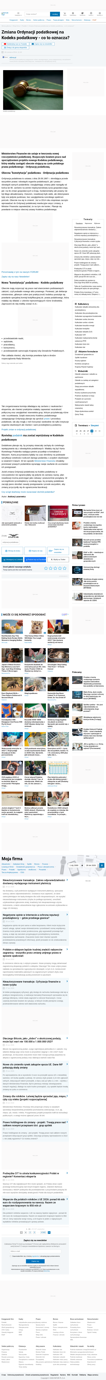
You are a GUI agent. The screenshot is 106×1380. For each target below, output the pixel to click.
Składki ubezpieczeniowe (78, 1354)
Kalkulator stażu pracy (60, 1359)
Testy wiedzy (23, 1367)
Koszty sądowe (80, 361)
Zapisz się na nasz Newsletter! (16, 277)
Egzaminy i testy (24, 1357)
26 (84, 431)
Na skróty (90, 1346)
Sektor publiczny (38, 20)
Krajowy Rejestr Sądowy (84, 367)
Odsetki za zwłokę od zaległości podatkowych (86, 381)
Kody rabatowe (92, 1354)
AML (71, 1340)
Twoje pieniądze (58, 20)
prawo (47, 419)
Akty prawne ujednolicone (44, 1362)
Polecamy (77, 672)
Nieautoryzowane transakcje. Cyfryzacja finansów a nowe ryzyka (87, 240)
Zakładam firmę (18, 864)
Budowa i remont (92, 1330)
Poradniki (42, 870)
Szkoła (21, 1352)
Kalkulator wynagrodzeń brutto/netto (88, 316)
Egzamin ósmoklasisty (26, 1364)
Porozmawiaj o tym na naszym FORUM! (20, 272)
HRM (20, 1335)
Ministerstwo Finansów (44, 461)
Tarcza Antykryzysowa (10, 872)
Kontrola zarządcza (82, 364)
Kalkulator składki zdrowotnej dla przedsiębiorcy (87, 308)
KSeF (94, 20)
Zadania (4, 1354)
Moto (67, 20)
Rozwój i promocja (8, 1357)
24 (77, 431)
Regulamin (55, 1375)
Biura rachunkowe (77, 1319)
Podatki (24, 26)
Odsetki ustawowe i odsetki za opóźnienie (86, 375)
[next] (49, 1232)
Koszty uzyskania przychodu (85, 393)
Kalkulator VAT (80, 335)
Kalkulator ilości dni (82, 344)
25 (80, 431)
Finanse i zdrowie (58, 1335)
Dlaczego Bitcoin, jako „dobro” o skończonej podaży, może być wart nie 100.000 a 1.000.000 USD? (87, 246)
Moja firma (16, 26)
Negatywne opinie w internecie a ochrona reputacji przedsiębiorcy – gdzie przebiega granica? (87, 234)
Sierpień (95, 425)
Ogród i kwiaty (92, 1332)
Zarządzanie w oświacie (26, 1359)
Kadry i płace (6, 1359)
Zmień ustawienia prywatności (37, 1375)
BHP (20, 1332)
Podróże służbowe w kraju (84, 396)
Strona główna (6, 26)
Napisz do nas (37, 551)
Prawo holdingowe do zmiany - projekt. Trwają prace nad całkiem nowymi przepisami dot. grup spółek (87, 264)
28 (92, 431)
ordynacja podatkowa (10, 542)
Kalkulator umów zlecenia (84, 319)
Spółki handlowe (81, 357)
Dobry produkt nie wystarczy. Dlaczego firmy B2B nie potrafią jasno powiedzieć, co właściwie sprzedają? (86, 282)
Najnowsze (88, 223)
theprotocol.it (91, 1362)
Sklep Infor (39, 1335)
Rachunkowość (6, 1325)
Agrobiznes (21, 870)
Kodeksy (38, 1364)
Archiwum (90, 1352)
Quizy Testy (79, 414)
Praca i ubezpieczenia (46, 867)
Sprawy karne (40, 1325)
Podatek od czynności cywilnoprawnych (83, 400)
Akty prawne (40, 1346)
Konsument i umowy (42, 1327)
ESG (22, 872)
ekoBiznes (32, 870)
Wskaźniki (83, 371)
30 (99, 431)
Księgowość (14, 20)
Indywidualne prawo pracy (27, 1322)
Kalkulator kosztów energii (84, 325)
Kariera (63, 1375)
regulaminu (35, 1256)
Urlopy (21, 1330)
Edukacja (87, 20)
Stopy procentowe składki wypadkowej (84, 388)
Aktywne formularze (88, 351)
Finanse (45, 864)
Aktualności (6, 864)
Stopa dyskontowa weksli (84, 411)
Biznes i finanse (58, 1322)
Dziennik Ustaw (41, 1349)
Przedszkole (23, 1349)
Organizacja (5, 1349)
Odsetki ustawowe (76, 1359)
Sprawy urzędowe (42, 1330)
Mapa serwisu (93, 1375)
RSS (68, 1375)
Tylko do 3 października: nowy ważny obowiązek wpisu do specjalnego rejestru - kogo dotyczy (88, 287)
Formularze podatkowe (94, 1359)
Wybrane (97, 223)
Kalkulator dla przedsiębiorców (86, 313)
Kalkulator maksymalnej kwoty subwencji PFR (86, 339)
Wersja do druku (14, 551)
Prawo (49, 20)
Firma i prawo (78, 505)
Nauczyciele (23, 1354)
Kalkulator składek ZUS (83, 332)
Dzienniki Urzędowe (42, 1354)
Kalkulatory (83, 303)
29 (96, 431)
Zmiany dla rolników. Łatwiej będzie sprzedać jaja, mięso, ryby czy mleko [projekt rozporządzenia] (87, 258)
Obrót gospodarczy (8, 1327)
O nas (4, 1375)
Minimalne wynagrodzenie (78, 1352)
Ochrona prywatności (15, 1375)
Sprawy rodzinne (41, 1322)
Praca (38, 1332)
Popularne (79, 223)
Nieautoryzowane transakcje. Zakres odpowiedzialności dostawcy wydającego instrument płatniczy (87, 229)
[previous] (21, 1232)
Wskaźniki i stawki (77, 1346)
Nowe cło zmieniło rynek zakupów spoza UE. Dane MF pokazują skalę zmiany (87, 252)
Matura (21, 1362)
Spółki (29, 864)
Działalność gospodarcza (84, 354)
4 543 (43, 1232)
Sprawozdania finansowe (78, 1337)
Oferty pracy (91, 1364)
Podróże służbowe (76, 1357)
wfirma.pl (13, 57)
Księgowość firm (8, 1319)
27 (88, 431)
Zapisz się (35, 1261)
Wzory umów (91, 1357)
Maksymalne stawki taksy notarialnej (84, 406)
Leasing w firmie (8, 867)
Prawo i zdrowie (41, 1337)
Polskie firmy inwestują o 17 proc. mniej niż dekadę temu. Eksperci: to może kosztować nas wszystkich (87, 293)
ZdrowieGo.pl (91, 1349)
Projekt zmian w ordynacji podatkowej (19, 429)
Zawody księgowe (7, 1332)
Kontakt (75, 1375)
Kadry (22, 20)
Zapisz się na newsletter (59, 550)
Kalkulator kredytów (82, 329)
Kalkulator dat (80, 347)
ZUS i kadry (5, 1330)
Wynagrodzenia (24, 1325)
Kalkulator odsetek (59, 1357)
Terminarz (83, 425)
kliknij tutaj (47, 1271)
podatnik (17, 435)
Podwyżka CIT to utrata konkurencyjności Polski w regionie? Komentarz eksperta (87, 270)
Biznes (28, 20)
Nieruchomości (77, 20)
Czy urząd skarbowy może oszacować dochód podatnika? (28, 492)
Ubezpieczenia (23, 1327)
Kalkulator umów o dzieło (84, 322)
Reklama (83, 1375)
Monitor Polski (40, 1352)
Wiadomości (91, 1322)
